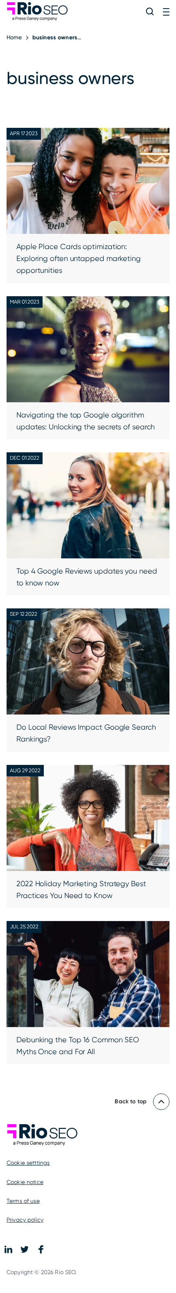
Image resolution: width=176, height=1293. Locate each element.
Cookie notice (25, 1182)
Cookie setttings (28, 1162)
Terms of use (23, 1201)
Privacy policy (25, 1219)
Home (14, 37)
